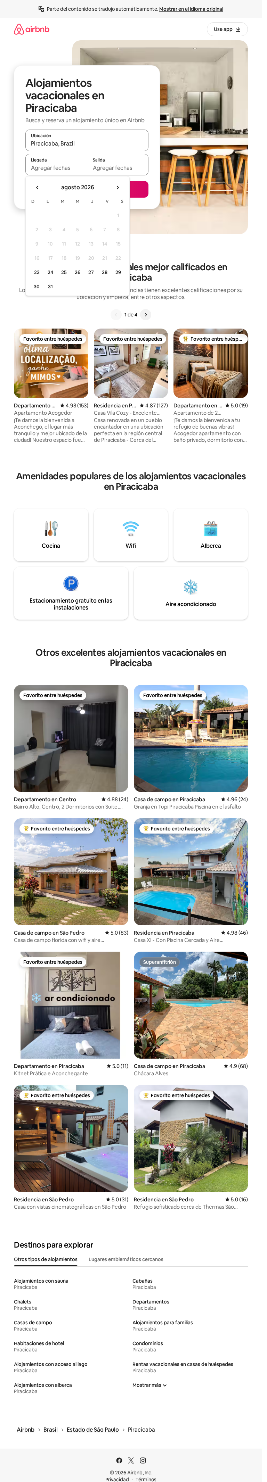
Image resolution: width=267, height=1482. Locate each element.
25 (64, 272)
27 (91, 272)
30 (37, 286)
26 (77, 272)
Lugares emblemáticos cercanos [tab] (126, 1259)
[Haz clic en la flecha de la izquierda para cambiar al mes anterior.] (37, 187)
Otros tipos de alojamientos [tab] (46, 1259)
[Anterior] (116, 314)
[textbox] (56, 168)
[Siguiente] (145, 314)
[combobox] (87, 143)
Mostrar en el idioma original (191, 9)
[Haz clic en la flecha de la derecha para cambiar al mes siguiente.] (117, 187)
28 (104, 272)
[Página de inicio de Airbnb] (31, 29)
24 (50, 272)
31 (50, 286)
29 (118, 272)
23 (37, 272)
